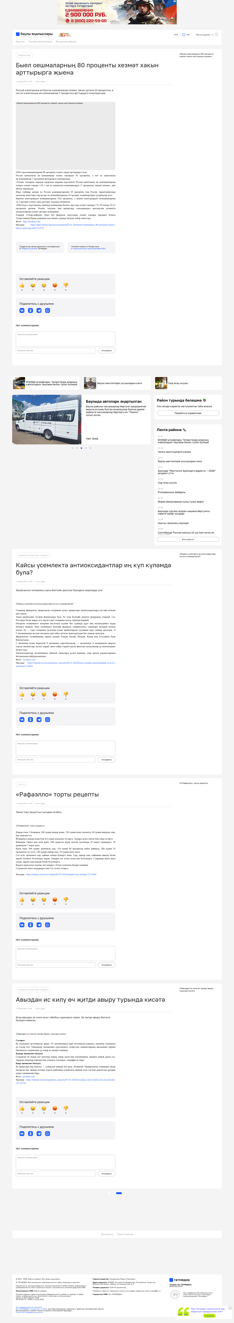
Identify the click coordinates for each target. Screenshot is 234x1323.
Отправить (107, 350)
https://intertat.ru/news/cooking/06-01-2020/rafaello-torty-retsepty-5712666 (61, 874)
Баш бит (20, 41)
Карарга (209, 1315)
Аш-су (21, 784)
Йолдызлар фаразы (66, 41)
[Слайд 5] (90, 448)
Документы (107, 1234)
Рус (176, 35)
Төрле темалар (125, 1234)
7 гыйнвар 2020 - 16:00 (24, 81)
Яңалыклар (24, 55)
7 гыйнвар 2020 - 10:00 (24, 1008)
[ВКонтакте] (22, 310)
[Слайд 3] (81, 448)
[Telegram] (39, 310)
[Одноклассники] (30, 310)
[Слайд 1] (72, 448)
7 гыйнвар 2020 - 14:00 (24, 581)
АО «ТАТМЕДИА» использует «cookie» (32, 1309)
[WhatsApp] (47, 310)
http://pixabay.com (31, 221)
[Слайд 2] (77, 448)
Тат (188, 35)
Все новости (188, 539)
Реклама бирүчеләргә (40, 41)
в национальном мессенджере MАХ (88, 248)
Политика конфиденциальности (29, 1312)
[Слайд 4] (86, 448)
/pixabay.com (29, 659)
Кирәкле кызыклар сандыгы (33, 555)
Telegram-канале (29, 248)
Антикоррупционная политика (29, 1307)
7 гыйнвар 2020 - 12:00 (24, 803)
